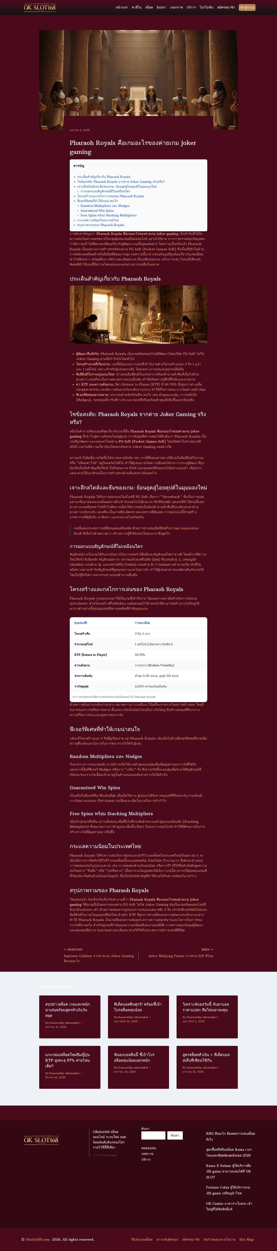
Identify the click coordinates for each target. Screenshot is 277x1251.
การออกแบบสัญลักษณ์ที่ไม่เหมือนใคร (105, 191)
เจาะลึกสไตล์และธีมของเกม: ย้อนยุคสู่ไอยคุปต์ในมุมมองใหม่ (117, 186)
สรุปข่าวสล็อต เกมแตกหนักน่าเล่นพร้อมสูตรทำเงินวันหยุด (67, 1010)
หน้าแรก (122, 7)
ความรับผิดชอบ (167, 1239)
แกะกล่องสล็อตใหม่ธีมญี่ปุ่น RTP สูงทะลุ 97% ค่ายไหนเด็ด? (67, 1060)
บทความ (147, 1154)
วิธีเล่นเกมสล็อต (142, 1239)
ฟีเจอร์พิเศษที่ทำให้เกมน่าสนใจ (97, 201)
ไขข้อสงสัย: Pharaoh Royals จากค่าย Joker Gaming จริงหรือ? (121, 181)
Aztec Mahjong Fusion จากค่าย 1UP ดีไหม (180, 953)
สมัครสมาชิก (226, 7)
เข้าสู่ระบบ (247, 7)
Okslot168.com (38, 1239)
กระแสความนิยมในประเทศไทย (98, 220)
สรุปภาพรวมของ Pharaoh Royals (100, 225)
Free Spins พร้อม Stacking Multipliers (109, 215)
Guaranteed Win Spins (97, 210)
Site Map (246, 1239)
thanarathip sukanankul (64, 1022)
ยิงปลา (161, 7)
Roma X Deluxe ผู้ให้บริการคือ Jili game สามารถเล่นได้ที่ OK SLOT (228, 1171)
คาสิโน (137, 7)
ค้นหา (145, 1129)
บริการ (191, 7)
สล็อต (149, 7)
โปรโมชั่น (206, 7)
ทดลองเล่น (148, 1148)
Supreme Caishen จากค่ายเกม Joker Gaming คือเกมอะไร (99, 955)
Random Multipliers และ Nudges (105, 206)
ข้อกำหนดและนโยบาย (219, 1239)
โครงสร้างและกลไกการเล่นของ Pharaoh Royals (110, 196)
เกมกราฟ (176, 7)
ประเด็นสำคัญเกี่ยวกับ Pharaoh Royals (103, 177)
